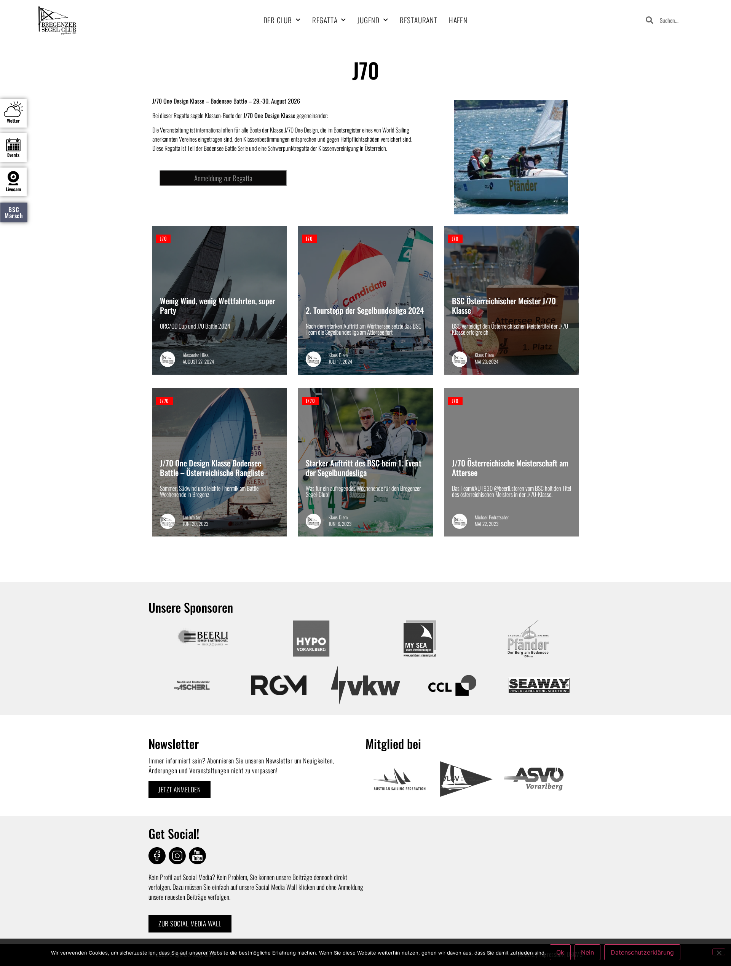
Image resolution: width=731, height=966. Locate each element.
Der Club (277, 20)
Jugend (369, 20)
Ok (560, 952)
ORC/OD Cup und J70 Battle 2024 (195, 326)
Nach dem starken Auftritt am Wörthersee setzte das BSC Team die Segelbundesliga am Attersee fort (363, 329)
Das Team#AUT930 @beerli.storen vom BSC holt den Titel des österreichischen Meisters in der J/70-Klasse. (511, 491)
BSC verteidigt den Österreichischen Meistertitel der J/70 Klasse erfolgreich (510, 329)
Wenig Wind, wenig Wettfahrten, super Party (217, 305)
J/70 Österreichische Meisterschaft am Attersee (510, 467)
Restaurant (418, 20)
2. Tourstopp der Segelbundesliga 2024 (365, 310)
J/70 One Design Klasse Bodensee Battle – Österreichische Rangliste (212, 467)
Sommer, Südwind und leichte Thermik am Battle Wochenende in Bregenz (209, 491)
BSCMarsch (14, 212)
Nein (587, 952)
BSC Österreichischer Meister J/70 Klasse (504, 305)
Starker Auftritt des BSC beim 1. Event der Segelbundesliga (363, 467)
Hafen (458, 20)
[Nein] (718, 951)
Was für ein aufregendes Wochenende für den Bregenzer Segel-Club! (363, 491)
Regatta (325, 20)
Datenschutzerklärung (642, 952)
